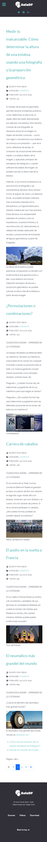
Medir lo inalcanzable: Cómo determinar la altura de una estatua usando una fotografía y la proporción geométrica (24, 54)
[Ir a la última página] (30, 767)
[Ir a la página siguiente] (26, 767)
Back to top (22, 830)
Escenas (11, 815)
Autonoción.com (22, 735)
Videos (22, 815)
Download (34, 815)
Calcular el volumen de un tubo (23, 750)
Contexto (24, 91)
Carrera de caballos (22, 444)
